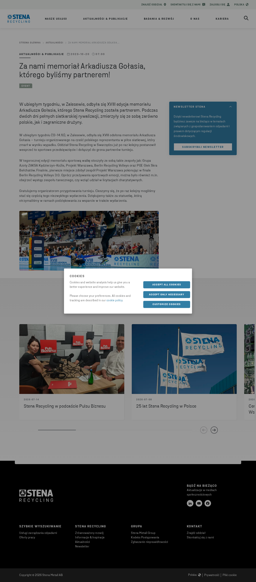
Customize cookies (167, 304)
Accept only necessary (166, 294)
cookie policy (114, 300)
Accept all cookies (166, 285)
